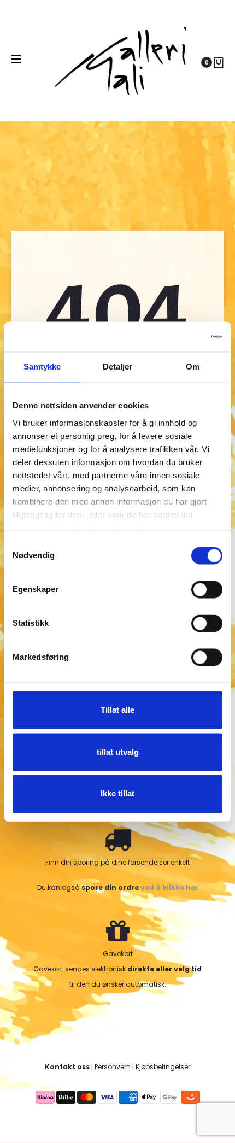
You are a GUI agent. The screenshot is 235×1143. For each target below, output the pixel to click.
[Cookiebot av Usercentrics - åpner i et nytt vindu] (174, 337)
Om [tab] (192, 366)
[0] (218, 62)
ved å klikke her (169, 887)
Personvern (113, 1066)
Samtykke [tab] (42, 366)
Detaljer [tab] (118, 366)
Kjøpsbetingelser (163, 1066)
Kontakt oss (67, 1066)
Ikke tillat (117, 794)
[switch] (206, 589)
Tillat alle (117, 709)
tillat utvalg (118, 752)
